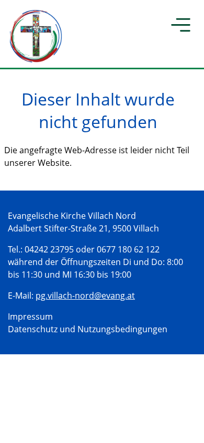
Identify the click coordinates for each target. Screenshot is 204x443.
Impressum (30, 316)
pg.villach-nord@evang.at (85, 295)
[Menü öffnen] (181, 26)
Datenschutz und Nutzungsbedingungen (87, 329)
